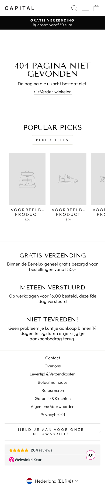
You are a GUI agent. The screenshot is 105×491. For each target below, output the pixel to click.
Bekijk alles (52, 140)
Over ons (52, 365)
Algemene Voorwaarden (52, 406)
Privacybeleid (52, 414)
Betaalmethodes (52, 382)
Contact (52, 357)
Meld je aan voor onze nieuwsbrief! (51, 431)
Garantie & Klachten (53, 398)
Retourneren (52, 390)
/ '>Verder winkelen (53, 91)
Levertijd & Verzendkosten (52, 374)
